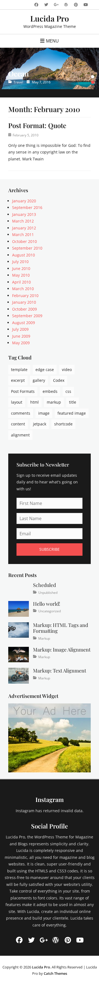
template (19, 369)
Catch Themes (55, 973)
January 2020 (24, 200)
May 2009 (21, 342)
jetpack (39, 424)
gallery (39, 380)
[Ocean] (49, 68)
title (72, 402)
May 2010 (21, 275)
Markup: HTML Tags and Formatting (60, 628)
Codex (58, 380)
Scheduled (44, 585)
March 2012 (23, 221)
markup (54, 402)
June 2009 (21, 336)
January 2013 (24, 214)
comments (20, 413)
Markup (44, 638)
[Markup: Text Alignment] (18, 675)
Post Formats (23, 391)
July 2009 (20, 329)
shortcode (63, 424)
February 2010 (25, 295)
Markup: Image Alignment (61, 649)
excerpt (18, 380)
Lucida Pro (49, 18)
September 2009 (27, 315)
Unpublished (47, 592)
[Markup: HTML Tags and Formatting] (18, 629)
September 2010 (27, 248)
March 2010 (23, 288)
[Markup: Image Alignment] (18, 654)
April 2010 (21, 282)
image (44, 413)
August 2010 (23, 255)
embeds (50, 391)
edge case (44, 369)
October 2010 (24, 241)
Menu (52, 41)
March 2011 (23, 234)
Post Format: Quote (37, 125)
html (34, 402)
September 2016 (27, 207)
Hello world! (46, 603)
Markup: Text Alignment (59, 670)
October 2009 (24, 309)
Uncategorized (49, 611)
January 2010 (24, 302)
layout (16, 402)
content (18, 424)
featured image (71, 413)
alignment (20, 435)
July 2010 (20, 261)
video (67, 369)
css (68, 391)
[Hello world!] (18, 608)
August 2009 (23, 322)
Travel (18, 82)
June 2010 (21, 268)
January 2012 (24, 228)
